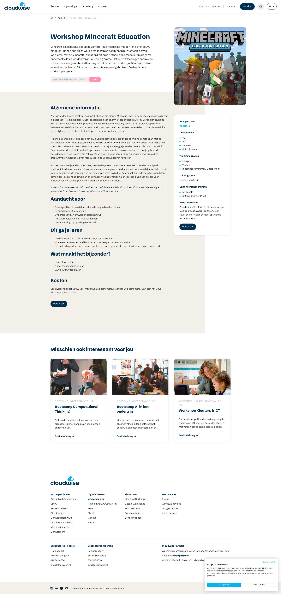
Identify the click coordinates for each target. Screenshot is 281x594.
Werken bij (218, 6)
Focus (91, 522)
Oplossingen (71, 6)
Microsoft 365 (132, 508)
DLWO (53, 504)
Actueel (102, 6)
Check (91, 513)
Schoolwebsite (133, 513)
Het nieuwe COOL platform (102, 504)
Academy (88, 6)
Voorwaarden (78, 589)
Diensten (55, 6)
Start (90, 508)
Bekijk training (63, 436)
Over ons (204, 6)
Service (231, 6)
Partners (100, 589)
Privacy (90, 589)
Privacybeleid (269, 562)
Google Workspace (135, 504)
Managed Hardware (61, 518)
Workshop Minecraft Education (83, 18)
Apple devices (169, 513)
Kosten (183, 126)
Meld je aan (59, 304)
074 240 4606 (57, 560)
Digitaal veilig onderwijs (63, 499)
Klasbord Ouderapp (135, 499)
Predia (165, 499)
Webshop (247, 6)
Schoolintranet (133, 518)
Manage (92, 518)
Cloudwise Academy (61, 522)
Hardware (167, 494)
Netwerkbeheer (58, 508)
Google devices (170, 508)
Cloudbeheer (57, 513)
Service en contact (115, 589)
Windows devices (171, 504)
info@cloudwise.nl (60, 565)
